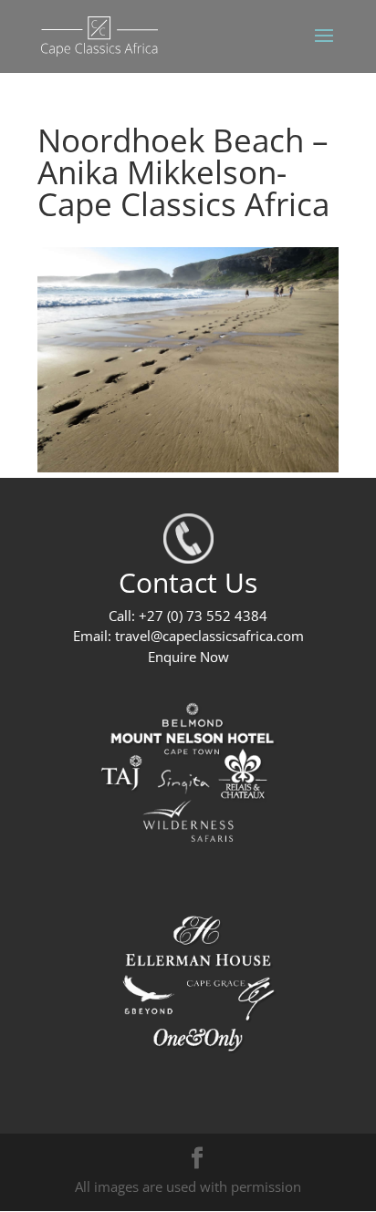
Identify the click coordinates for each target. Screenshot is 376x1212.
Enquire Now (188, 656)
